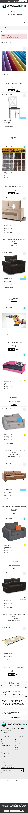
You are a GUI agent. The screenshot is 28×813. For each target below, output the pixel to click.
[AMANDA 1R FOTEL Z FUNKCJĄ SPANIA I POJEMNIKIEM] (24, 253)
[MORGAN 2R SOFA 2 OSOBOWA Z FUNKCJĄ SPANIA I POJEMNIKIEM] (24, 409)
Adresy (16, 745)
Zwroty (16, 742)
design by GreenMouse (14, 782)
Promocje (3, 740)
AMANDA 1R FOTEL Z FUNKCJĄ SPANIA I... (14, 296)
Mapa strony (4, 755)
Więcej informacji (14, 811)
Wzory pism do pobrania (7, 753)
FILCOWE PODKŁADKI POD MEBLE (14, 186)
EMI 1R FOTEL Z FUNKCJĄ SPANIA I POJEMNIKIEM (14, 560)
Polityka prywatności (6, 749)
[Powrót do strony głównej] (1, 32)
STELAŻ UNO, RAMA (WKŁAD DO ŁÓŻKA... (14, 668)
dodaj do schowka (9, 74)
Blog (2, 758)
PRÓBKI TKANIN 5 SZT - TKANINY (14, 83)
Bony (16, 749)
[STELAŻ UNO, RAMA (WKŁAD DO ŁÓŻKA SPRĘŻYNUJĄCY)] (24, 628)
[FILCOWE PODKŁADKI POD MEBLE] (24, 147)
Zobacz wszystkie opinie (14, 717)
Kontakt (3, 756)
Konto (16, 747)
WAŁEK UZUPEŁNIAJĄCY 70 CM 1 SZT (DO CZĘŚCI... (14, 240)
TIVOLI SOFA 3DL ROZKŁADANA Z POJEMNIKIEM (14, 507)
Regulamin (3, 751)
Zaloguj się (10, 1)
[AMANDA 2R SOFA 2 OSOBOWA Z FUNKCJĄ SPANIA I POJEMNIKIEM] (24, 573)
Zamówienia (18, 740)
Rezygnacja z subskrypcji (7, 772)
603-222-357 (6, 732)
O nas (2, 747)
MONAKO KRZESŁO (14, 135)
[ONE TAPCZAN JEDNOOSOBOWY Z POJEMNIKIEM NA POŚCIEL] (24, 354)
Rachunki (17, 743)
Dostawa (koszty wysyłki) (5, 742)
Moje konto (19, 736)
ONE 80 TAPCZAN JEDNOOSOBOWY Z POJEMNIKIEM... (14, 396)
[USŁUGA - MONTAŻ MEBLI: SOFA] (24, 308)
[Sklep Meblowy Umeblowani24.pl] (14, 6)
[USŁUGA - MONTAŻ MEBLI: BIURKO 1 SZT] (24, 48)
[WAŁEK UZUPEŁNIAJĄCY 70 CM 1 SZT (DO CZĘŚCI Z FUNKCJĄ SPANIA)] (24, 198)
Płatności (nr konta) (5, 745)
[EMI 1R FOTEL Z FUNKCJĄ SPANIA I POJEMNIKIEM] (24, 518)
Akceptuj (6, 811)
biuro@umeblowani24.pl (8, 730)
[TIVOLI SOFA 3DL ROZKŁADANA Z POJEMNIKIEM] (24, 464)
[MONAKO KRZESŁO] (24, 95)
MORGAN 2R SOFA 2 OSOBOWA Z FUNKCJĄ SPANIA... (14, 451)
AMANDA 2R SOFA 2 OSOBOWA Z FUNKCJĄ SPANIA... (14, 615)
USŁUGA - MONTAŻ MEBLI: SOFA (14, 343)
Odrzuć (22, 811)
